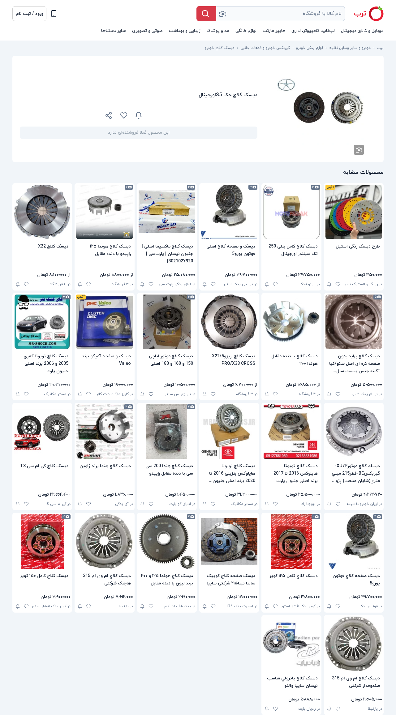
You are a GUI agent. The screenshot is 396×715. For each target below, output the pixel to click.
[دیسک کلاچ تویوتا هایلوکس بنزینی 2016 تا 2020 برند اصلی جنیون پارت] (229, 431)
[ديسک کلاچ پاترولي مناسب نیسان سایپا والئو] (291, 644)
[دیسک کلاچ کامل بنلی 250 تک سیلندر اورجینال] (291, 212)
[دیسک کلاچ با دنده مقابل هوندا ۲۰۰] (291, 322)
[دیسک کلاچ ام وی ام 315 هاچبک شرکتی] (104, 541)
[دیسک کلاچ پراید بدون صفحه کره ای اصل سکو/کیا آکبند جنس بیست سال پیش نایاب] (353, 322)
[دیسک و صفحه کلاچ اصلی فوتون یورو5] (229, 212)
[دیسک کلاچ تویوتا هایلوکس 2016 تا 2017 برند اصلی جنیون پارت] (291, 431)
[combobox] (280, 13)
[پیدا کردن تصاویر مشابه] (359, 150)
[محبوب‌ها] (123, 115)
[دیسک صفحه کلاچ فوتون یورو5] (353, 541)
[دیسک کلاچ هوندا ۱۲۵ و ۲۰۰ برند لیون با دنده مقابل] (167, 541)
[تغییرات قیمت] (138, 115)
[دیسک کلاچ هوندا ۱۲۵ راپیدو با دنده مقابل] (104, 212)
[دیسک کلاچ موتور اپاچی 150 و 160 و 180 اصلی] (167, 322)
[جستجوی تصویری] (222, 13)
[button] (29, 13)
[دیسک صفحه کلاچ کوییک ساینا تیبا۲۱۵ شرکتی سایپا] (229, 541)
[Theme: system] (54, 13)
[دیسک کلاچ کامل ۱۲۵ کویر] (291, 541)
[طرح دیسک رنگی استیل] (353, 212)
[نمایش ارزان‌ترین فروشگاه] (203, 115)
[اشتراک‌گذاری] (109, 116)
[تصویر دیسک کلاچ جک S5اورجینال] (320, 109)
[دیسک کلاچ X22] (42, 212)
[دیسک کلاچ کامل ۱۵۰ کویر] (42, 541)
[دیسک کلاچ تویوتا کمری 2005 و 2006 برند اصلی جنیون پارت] (42, 322)
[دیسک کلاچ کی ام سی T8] (42, 431)
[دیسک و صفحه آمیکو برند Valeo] (104, 322)
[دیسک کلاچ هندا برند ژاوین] (104, 431)
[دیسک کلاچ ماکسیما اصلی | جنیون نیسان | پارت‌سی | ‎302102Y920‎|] (167, 212)
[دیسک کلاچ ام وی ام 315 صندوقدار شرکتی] (353, 644)
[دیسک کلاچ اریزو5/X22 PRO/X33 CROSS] (229, 322)
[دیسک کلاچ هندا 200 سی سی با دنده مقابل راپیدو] (167, 431)
